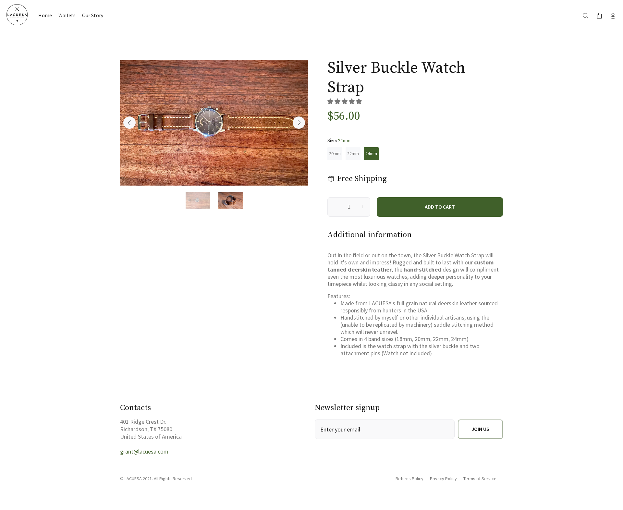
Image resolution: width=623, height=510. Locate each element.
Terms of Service (479, 478)
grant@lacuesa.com (144, 451)
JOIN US (480, 429)
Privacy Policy (443, 478)
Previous (129, 122)
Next (299, 122)
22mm (353, 153)
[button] (345, 101)
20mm (335, 153)
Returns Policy (409, 478)
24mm (371, 153)
